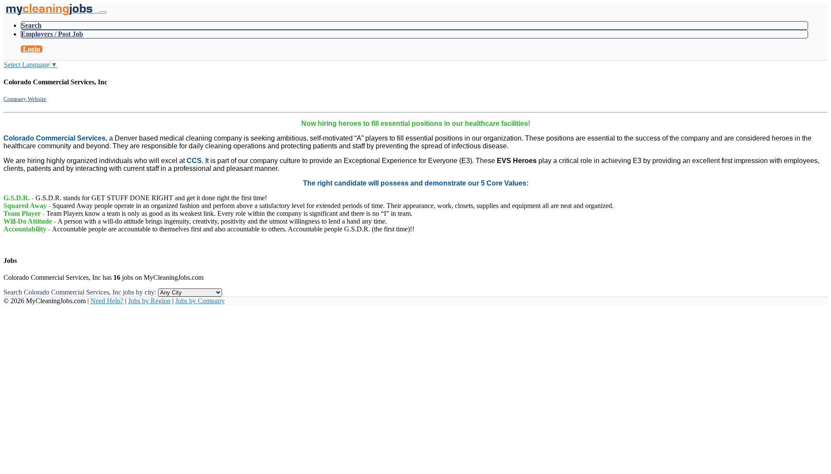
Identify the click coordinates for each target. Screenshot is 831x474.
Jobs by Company (200, 300)
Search (31, 25)
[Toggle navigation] (103, 12)
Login (31, 49)
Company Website (24, 99)
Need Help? (106, 300)
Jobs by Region (149, 300)
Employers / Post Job (52, 34)
